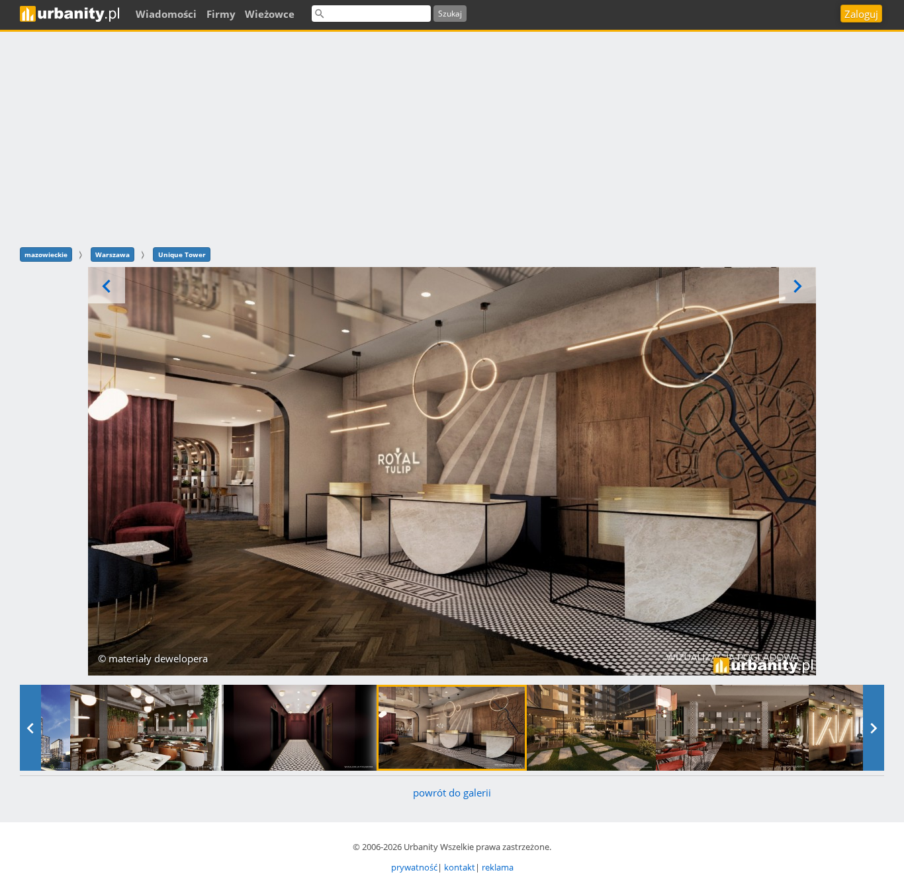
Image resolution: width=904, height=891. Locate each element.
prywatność (414, 867)
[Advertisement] (452, 137)
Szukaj (450, 13)
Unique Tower (182, 254)
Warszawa (112, 254)
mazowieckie (46, 254)
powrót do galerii (452, 792)
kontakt (459, 867)
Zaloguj (861, 13)
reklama (498, 867)
